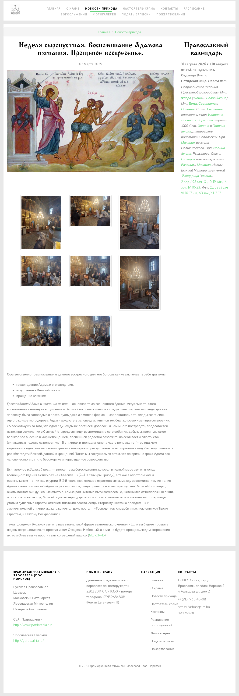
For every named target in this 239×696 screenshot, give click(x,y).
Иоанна (203, 126)
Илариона (215, 115)
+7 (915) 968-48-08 (192, 599)
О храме (157, 588)
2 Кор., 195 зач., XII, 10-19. (199, 182)
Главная (157, 580)
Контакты (158, 612)
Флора (186, 98)
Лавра (211, 98)
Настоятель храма (165, 604)
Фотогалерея (104, 14)
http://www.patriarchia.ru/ (32, 625)
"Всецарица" (190, 176)
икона (197, 98)
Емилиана (215, 109)
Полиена (188, 109)
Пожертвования (170, 14)
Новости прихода (164, 596)
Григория (188, 159)
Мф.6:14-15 (97, 535)
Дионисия (188, 120)
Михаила (204, 165)
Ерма (193, 103)
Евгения (187, 165)
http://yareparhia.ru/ (28, 640)
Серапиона (207, 103)
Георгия (219, 126)
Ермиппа (206, 120)
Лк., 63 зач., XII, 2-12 (207, 193)
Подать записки (136, 14)
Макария (188, 142)
